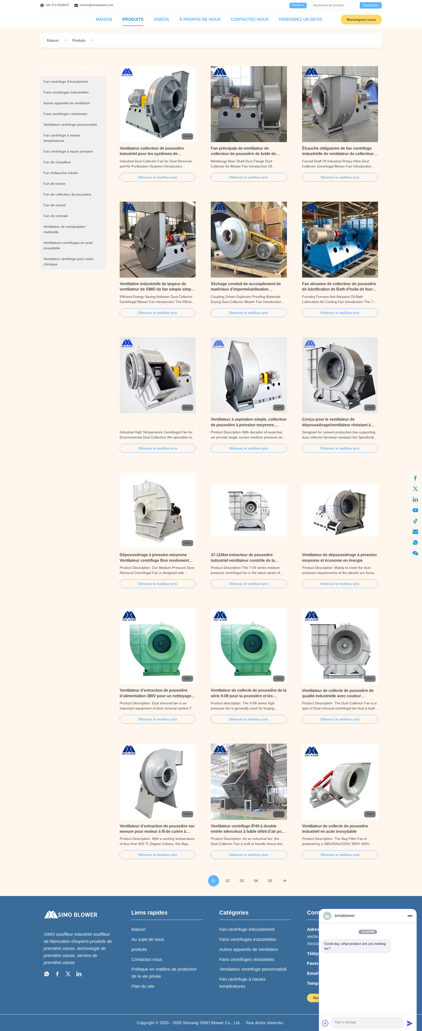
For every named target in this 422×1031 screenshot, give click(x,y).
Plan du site (142, 986)
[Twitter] (68, 975)
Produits (132, 19)
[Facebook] (57, 975)
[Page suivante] (284, 880)
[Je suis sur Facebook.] (415, 478)
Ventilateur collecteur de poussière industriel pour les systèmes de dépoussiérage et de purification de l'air (156, 153)
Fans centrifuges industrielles (247, 939)
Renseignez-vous (361, 19)
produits (139, 949)
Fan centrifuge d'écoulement (246, 929)
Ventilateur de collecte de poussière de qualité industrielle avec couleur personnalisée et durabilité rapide (338, 696)
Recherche (370, 5)
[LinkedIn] (415, 499)
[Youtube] (415, 510)
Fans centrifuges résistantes (246, 959)
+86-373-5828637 (57, 5)
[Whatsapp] (415, 542)
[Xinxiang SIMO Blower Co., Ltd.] (70, 923)
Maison (104, 19)
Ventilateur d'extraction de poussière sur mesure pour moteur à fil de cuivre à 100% (157, 831)
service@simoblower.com (96, 5)
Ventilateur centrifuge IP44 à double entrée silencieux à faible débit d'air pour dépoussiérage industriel (248, 831)
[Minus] (410, 916)
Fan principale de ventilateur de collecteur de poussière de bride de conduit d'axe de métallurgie (243, 153)
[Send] (410, 1023)
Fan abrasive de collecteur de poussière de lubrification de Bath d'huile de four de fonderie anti (339, 289)
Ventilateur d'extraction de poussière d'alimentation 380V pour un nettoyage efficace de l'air (155, 695)
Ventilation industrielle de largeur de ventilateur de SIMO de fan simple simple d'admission (157, 289)
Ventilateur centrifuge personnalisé (253, 969)
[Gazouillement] (415, 488)
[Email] (415, 531)
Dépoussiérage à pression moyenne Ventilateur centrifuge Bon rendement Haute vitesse (154, 560)
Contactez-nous (250, 19)
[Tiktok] (415, 521)
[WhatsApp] (47, 975)
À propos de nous (200, 19)
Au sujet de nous (147, 939)
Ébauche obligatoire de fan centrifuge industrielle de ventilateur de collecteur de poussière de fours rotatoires (338, 153)
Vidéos (161, 19)
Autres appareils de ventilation (248, 949)
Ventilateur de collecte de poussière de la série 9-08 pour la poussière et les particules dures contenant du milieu (248, 695)
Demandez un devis (300, 19)
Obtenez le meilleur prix (157, 177)
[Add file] (325, 1023)
